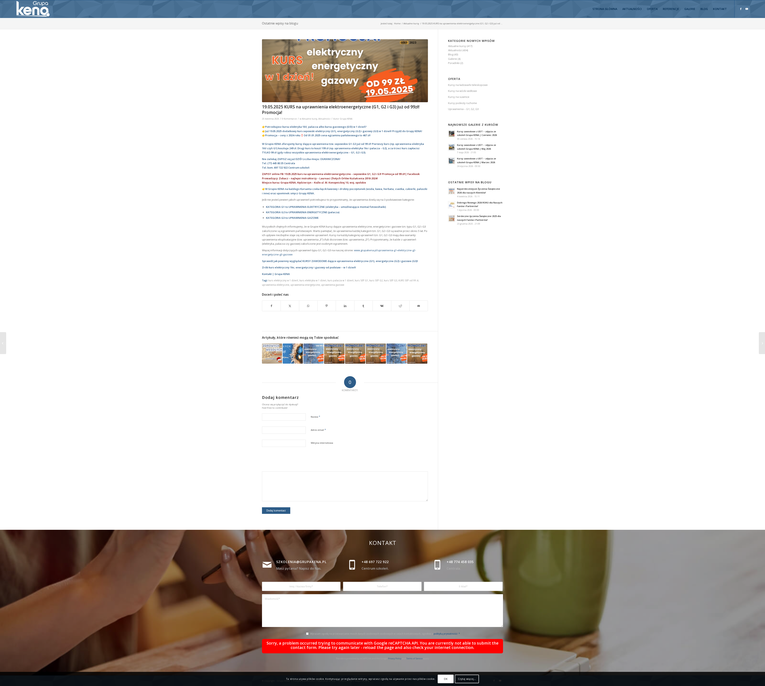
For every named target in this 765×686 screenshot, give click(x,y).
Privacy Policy (394, 658)
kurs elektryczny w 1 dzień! (283, 280)
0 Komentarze (289, 118)
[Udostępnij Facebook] (271, 306)
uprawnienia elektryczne (275, 284)
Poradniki (454, 63)
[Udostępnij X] (290, 306)
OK (445, 679)
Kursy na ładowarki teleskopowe (468, 85)
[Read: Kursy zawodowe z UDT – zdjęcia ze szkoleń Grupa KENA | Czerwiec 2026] (451, 133)
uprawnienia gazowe (332, 284)
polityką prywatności (445, 633)
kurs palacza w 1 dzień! (341, 280)
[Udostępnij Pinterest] (327, 306)
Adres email (318, 430)
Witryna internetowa (322, 442)
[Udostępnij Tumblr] (363, 306)
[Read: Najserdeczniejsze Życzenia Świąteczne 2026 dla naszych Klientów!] (451, 191)
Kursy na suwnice (458, 97)
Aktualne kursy (309, 118)
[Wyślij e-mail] (419, 306)
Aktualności (324, 118)
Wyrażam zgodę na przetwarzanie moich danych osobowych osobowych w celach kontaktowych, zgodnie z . (385, 633)
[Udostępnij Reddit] (400, 306)
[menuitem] (605, 9)
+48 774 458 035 (460, 562)
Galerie (452, 59)
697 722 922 (281, 167)
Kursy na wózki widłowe (462, 91)
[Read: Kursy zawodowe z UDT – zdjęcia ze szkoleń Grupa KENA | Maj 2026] (451, 147)
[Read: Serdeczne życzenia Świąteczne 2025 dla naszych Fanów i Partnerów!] (451, 218)
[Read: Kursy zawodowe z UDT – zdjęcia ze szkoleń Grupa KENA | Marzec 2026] (451, 160)
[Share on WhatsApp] (308, 306)
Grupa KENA (346, 118)
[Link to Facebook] (741, 9)
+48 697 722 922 (375, 562)
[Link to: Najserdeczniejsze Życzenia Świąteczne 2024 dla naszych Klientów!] (293, 353)
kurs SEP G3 (390, 280)
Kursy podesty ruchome (462, 103)
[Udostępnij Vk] (382, 306)
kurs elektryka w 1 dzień (312, 280)
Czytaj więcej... (467, 679)
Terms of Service (414, 658)
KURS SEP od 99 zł (408, 280)
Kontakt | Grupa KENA (276, 274)
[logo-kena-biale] (34, 9)
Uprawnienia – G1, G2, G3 (463, 109)
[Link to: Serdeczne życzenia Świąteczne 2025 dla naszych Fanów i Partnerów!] (272, 353)
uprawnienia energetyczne (305, 284)
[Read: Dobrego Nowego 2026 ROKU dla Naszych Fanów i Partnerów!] (451, 204)
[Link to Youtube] (747, 9)
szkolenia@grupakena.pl (301, 562)
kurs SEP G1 (361, 280)
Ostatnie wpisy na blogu (280, 23)
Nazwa (315, 416)
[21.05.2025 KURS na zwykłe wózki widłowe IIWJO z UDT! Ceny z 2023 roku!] (762, 343)
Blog (450, 54)
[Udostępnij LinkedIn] (345, 306)
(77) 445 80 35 (275, 163)
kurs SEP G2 (376, 280)
